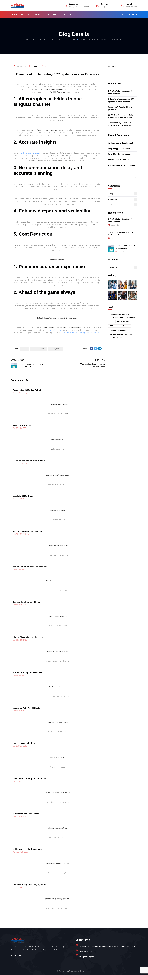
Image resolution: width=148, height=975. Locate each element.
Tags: (16, 348)
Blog (123, 194)
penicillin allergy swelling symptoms (30, 884)
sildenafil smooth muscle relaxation (30, 567)
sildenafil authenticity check (26, 602)
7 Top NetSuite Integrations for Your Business (120, 92)
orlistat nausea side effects (26, 814)
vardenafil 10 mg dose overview (28, 673)
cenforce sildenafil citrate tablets (29, 461)
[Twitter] (96, 348)
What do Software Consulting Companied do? (121, 336)
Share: (85, 348)
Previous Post (18, 360)
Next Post (99, 360)
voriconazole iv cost (22, 425)
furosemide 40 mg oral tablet (27, 390)
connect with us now (54, 330)
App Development (125, 143)
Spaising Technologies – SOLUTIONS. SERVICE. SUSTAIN (47, 40)
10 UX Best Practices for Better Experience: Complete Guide (120, 116)
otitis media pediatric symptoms (28, 849)
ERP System (55, 349)
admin (35, 66)
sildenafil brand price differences (28, 637)
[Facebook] (91, 348)
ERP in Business (38, 349)
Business (123, 199)
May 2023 (123, 267)
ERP (73, 40)
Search (112, 66)
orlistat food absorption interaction (29, 778)
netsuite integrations (118, 330)
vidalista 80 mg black (23, 496)
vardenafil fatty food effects (26, 708)
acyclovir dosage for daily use (27, 531)
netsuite (126, 326)
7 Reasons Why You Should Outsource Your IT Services (119, 124)
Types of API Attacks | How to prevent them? (120, 108)
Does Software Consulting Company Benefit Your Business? (122, 316)
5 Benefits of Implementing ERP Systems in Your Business (56, 74)
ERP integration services (30, 153)
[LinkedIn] (100, 348)
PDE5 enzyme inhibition (24, 743)
